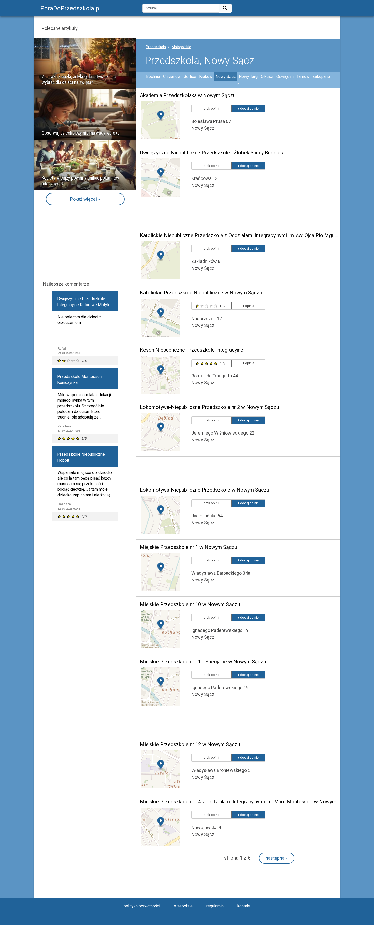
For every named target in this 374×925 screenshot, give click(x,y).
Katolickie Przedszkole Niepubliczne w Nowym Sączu (201, 293)
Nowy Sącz (225, 76)
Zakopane (321, 76)
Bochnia (153, 76)
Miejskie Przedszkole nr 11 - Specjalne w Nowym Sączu (203, 662)
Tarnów (303, 76)
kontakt (243, 906)
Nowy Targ (248, 76)
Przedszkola (156, 47)
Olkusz (267, 76)
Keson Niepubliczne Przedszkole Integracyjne (191, 350)
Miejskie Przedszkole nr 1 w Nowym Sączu (188, 547)
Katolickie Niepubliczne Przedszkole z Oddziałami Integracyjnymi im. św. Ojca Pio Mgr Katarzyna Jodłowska (240, 235)
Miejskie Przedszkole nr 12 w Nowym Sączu (190, 744)
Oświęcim (285, 76)
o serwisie (183, 906)
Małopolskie (181, 47)
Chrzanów (172, 76)
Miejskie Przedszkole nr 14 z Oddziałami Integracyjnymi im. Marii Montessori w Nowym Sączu (240, 802)
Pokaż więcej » (85, 199)
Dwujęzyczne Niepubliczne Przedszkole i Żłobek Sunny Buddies (211, 153)
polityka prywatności (142, 906)
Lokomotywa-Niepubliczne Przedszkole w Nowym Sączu (204, 490)
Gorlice (190, 76)
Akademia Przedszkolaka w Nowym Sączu (188, 95)
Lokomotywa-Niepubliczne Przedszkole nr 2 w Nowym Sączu (209, 407)
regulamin (215, 906)
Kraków (205, 76)
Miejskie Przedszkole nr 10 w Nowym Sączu (190, 604)
